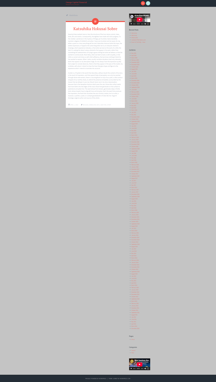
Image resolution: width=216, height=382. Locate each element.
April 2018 (133, 160)
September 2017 (135, 176)
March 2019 (134, 135)
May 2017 (133, 185)
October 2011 (134, 310)
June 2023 (134, 99)
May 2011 (133, 321)
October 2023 (134, 96)
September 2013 (135, 271)
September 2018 (135, 149)
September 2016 (135, 196)
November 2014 (135, 240)
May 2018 (133, 158)
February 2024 (135, 92)
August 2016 (134, 199)
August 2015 (134, 226)
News (132, 353)
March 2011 (134, 326)
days (98, 105)
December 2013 (135, 265)
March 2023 (134, 101)
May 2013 (133, 280)
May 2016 (133, 205)
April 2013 (133, 283)
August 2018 (134, 151)
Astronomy (134, 33)
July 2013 (133, 276)
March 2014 (134, 258)
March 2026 (134, 58)
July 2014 (133, 249)
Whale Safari (134, 37)
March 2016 (134, 210)
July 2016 (133, 201)
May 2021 (133, 114)
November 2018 (135, 144)
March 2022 (134, 110)
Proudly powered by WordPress (95, 378)
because (85, 105)
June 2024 (134, 89)
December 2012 (135, 292)
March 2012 (134, 301)
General (133, 350)
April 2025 (133, 76)
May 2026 (133, 53)
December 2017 (135, 169)
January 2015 (134, 235)
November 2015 (135, 219)
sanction (103, 105)
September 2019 (135, 121)
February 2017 (135, 189)
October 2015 (134, 221)
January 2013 (134, 290)
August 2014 (134, 246)
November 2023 (135, 94)
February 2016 (135, 212)
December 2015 (135, 217)
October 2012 (134, 296)
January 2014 (134, 262)
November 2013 (135, 267)
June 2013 (134, 278)
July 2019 (133, 126)
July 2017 (133, 180)
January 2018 (134, 167)
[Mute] (145, 24)
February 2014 (135, 260)
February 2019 (135, 137)
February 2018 (135, 164)
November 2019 (135, 117)
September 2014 (135, 244)
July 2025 (133, 71)
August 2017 (134, 178)
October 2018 (134, 146)
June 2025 (134, 73)
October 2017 (134, 174)
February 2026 (135, 60)
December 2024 (135, 80)
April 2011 (133, 324)
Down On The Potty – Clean (138, 42)
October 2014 (134, 242)
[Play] (131, 24)
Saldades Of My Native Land (138, 40)
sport (109, 105)
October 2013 (134, 269)
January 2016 (134, 215)
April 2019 (133, 133)
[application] (139, 20)
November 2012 (135, 294)
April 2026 (133, 55)
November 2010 (135, 328)
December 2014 (135, 237)
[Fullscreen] (148, 24)
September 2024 (135, 87)
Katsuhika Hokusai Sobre (95, 28)
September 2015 (135, 224)
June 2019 (134, 128)
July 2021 (133, 112)
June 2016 (134, 203)
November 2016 (135, 194)
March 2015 (134, 230)
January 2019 (134, 139)
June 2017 (134, 183)
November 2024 (135, 83)
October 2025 (134, 67)
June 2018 (134, 155)
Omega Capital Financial (76, 2)
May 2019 (133, 130)
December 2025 (135, 62)
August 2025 (134, 69)
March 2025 (134, 78)
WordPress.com (125, 378)
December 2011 (135, 308)
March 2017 (134, 187)
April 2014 (133, 255)
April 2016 (133, 208)
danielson (92, 105)
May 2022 (133, 105)
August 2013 (134, 274)
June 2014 (134, 251)
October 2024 (134, 85)
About (132, 339)
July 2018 (133, 153)
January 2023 (134, 103)
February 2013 (135, 287)
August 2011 (134, 315)
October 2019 (134, 119)
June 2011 (134, 319)
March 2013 (134, 285)
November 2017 (135, 171)
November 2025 (135, 64)
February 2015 (135, 233)
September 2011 (135, 312)
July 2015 (133, 228)
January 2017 (134, 192)
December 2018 (135, 142)
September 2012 (135, 299)
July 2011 (133, 317)
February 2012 (135, 303)
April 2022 (133, 108)
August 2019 (134, 124)
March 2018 (134, 162)
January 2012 (134, 306)
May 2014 (133, 253)
